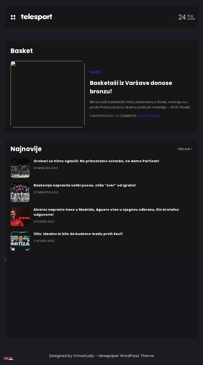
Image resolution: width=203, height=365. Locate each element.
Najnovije (26, 149)
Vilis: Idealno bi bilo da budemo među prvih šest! (78, 234)
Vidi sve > (185, 149)
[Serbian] (11, 358)
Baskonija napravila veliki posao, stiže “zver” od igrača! (85, 185)
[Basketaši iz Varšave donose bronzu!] (48, 94)
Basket (96, 72)
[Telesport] (36, 17)
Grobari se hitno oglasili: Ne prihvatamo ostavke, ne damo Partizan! (96, 161)
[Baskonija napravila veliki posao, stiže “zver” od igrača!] (20, 192)
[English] (6, 358)
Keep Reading (150, 116)
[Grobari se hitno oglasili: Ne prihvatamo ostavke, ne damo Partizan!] (20, 168)
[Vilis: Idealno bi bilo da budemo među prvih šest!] (20, 241)
